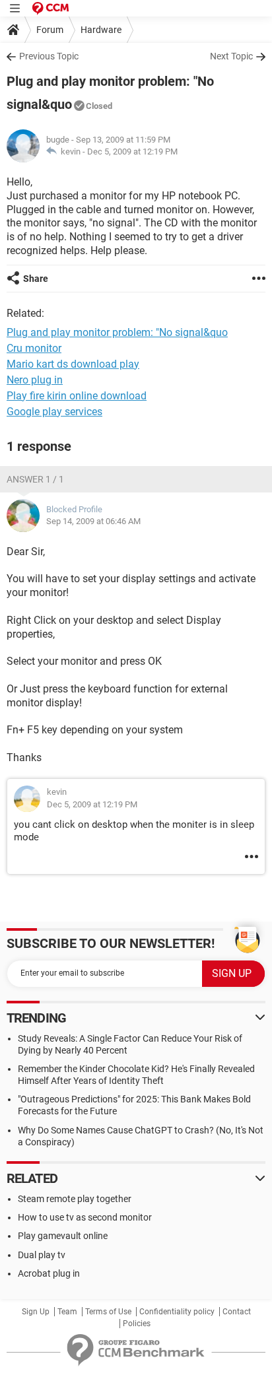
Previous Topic (49, 56)
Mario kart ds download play (73, 364)
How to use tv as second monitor (85, 1217)
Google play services (54, 411)
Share (35, 278)
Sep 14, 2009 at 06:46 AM (93, 521)
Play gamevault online (63, 1235)
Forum (49, 29)
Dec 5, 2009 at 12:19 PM (132, 151)
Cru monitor (34, 348)
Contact (236, 1311)
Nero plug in (35, 380)
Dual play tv (41, 1255)
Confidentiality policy (177, 1311)
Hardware (101, 29)
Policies (137, 1323)
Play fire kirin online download (77, 395)
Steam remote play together (74, 1199)
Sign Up (36, 1311)
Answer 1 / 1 (35, 479)
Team (67, 1311)
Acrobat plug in (49, 1273)
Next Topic (231, 56)
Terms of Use (108, 1311)
